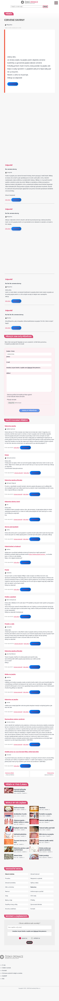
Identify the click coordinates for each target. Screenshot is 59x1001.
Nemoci (7, 891)
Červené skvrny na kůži (20, 841)
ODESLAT (29, 942)
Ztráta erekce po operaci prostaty (45, 849)
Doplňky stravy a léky (11, 904)
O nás (4, 965)
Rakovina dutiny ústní (12, 501)
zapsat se (24, 938)
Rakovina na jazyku (11, 699)
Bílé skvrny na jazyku (46, 834)
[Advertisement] (30, 40)
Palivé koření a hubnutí (13, 546)
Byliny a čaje (8, 900)
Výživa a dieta (34, 883)
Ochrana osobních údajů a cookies (12, 973)
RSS (3, 979)
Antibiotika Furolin (20, 814)
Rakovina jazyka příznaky (13, 480)
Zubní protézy (44, 855)
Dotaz (7, 455)
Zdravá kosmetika (10, 883)
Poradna (7, 878)
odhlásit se (36, 938)
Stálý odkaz (7, 199)
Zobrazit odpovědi (18, 472)
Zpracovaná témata (36, 904)
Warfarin (42, 808)
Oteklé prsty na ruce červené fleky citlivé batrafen (22, 752)
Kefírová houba (19, 808)
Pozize (7, 570)
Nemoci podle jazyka (46, 820)
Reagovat (16, 199)
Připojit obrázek (11, 399)
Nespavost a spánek (36, 878)
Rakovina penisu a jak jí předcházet (21, 849)
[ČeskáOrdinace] (29, 4)
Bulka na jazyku (10, 674)
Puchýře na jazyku (45, 814)
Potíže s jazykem (10, 597)
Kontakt (32, 909)
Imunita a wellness (10, 909)
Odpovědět (12, 84)
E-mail (8, 362)
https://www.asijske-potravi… (37, 554)
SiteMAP (4, 976)
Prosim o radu (9, 624)
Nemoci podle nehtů (46, 840)
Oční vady (33, 896)
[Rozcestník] (56, 3)
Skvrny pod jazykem (11, 527)
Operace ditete (9, 773)
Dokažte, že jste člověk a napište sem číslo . (23, 367)
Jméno (8, 356)
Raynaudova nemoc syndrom (15, 719)
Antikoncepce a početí (36, 891)
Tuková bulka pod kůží (47, 828)
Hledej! (45, 6)
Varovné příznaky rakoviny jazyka (20, 790)
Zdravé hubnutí (34, 874)
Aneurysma (50, 773)
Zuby (6, 896)
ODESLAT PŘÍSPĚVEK (29, 410)
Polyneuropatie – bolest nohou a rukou (21, 821)
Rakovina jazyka (10, 426)
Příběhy (32, 900)
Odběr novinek (6, 968)
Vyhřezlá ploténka (20, 834)
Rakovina (33, 887)
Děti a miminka (9, 887)
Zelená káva (18, 855)
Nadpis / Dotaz (10, 351)
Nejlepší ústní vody (20, 828)
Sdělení (8, 373)
